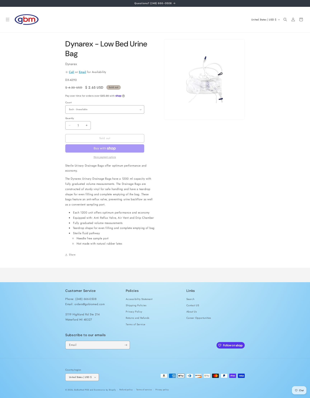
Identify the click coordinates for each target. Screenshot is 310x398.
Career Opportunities (198, 318)
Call (71, 72)
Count (68, 102)
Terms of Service (135, 324)
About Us (191, 311)
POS (87, 389)
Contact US (192, 305)
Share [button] (72, 254)
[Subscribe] (126, 345)
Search (190, 299)
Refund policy (126, 389)
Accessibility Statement (139, 299)
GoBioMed (79, 389)
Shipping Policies (136, 305)
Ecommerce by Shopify (105, 389)
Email (82, 72)
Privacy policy (162, 389)
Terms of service (144, 389)
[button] (7, 19)
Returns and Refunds (137, 318)
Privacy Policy (134, 311)
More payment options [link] (105, 157)
